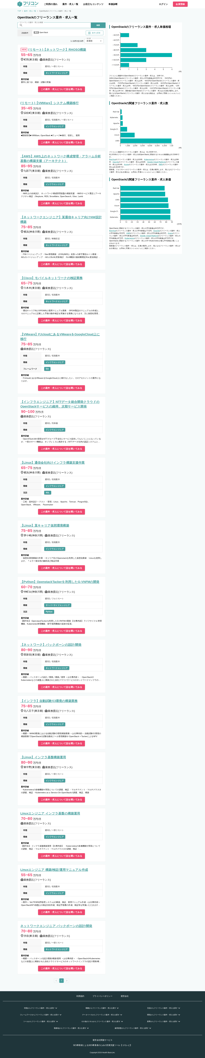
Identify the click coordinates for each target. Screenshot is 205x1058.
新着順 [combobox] (89, 41)
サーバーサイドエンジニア (58, 605)
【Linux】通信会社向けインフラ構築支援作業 (52, 462)
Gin (47, 369)
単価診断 (113, 4)
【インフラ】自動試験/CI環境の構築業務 (49, 701)
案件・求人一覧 (70, 4)
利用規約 (80, 996)
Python (49, 612)
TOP (19, 11)
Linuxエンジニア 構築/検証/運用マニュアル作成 (54, 869)
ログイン (163, 4)
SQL (48, 492)
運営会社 (125, 996)
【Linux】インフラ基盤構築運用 (43, 757)
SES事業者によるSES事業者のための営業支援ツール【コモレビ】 (102, 1045)
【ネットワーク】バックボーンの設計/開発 (50, 644)
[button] (41, 1008)
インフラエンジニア (55, 126)
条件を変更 (96, 33)
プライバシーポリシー (102, 996)
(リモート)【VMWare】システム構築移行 (49, 103)
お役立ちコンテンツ (93, 4)
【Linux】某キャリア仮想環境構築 (44, 525)
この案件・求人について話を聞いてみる (61, 89)
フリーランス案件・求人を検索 (31, 22)
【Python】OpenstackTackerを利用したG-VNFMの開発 (59, 582)
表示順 (89, 38)
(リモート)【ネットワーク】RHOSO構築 (57, 49)
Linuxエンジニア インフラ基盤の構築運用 (50, 813)
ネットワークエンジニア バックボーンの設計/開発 (56, 926)
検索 (98, 25)
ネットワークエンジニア (57, 73)
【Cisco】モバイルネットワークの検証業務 (51, 278)
